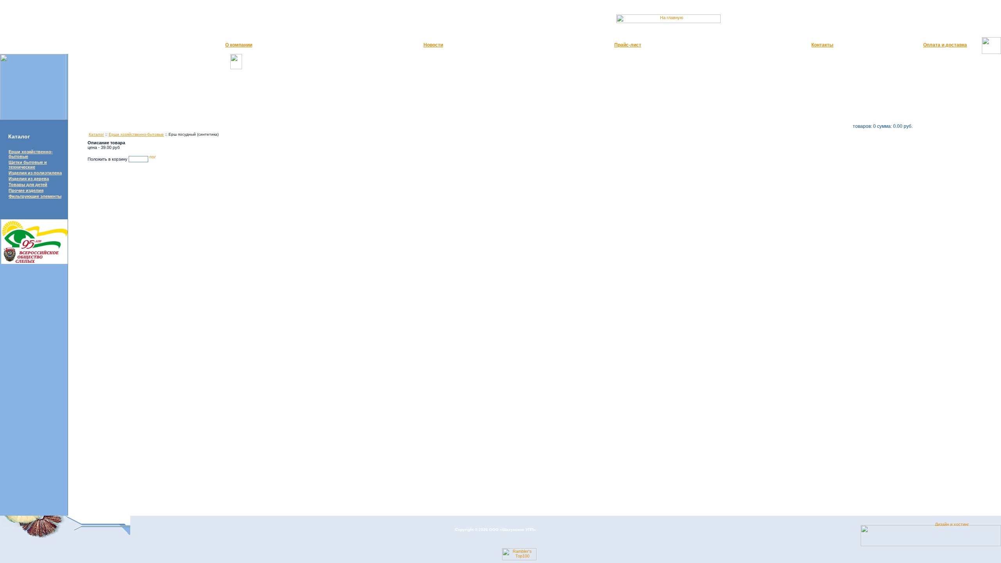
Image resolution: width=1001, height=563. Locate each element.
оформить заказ (931, 126)
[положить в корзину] (152, 159)
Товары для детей (28, 184)
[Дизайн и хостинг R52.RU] (955, 524)
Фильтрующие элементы (35, 196)
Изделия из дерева (29, 178)
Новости (433, 45)
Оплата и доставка (945, 45)
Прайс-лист (627, 45)
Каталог (96, 134)
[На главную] (682, 21)
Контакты (822, 45)
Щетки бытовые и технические (28, 164)
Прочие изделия (26, 190)
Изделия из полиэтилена (35, 172)
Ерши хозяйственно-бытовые (136, 134)
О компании (238, 45)
